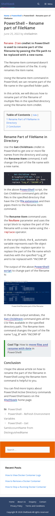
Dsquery (32, 501)
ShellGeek (7, 4)
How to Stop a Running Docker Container (25, 486)
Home (6, 15)
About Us (22, 501)
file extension (29, 201)
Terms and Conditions (35, 506)
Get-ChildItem (13, 319)
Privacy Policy (16, 506)
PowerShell (17, 15)
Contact (42, 501)
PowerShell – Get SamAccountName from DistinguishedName (18, 427)
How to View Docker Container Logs (23, 475)
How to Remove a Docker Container (23, 481)
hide (35, 115)
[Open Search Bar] (38, 4)
